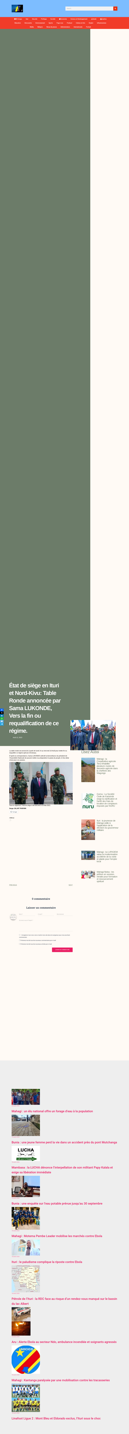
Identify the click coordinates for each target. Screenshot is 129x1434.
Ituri (27, 19)
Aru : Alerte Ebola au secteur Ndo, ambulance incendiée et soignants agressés (64, 1342)
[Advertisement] (41, 839)
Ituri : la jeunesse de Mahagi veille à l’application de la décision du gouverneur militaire (107, 825)
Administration (65, 27)
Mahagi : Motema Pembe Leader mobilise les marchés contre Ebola (57, 1236)
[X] (2, 712)
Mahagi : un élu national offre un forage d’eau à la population (52, 1111)
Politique (44, 19)
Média (32, 27)
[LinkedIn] (2, 715)
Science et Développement (79, 19)
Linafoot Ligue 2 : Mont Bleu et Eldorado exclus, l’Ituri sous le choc (56, 1418)
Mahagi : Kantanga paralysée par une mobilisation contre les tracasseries (61, 1380)
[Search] (115, 9)
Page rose (60, 23)
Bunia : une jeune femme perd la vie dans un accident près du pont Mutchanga (64, 1142)
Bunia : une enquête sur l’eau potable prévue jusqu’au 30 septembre (57, 1203)
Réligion (40, 27)
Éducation (18, 23)
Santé (94, 19)
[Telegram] (2, 724)
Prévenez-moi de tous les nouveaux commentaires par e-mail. (38, 940)
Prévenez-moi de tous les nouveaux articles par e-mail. (36, 944)
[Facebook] (2, 710)
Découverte (28, 23)
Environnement (40, 23)
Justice (104, 19)
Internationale (78, 27)
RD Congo (19, 19)
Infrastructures (101, 23)
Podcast (69, 23)
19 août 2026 (15, 1137)
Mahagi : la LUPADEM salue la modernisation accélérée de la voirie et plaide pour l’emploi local (107, 857)
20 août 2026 (15, 1106)
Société (52, 19)
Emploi (91, 23)
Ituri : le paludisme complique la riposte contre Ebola (47, 1262)
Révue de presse (51, 27)
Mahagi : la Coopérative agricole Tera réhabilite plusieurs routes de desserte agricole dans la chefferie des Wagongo (107, 766)
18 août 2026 (15, 1162)
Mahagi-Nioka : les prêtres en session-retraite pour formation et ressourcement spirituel (107, 877)
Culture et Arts (80, 23)
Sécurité (34, 19)
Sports (51, 23)
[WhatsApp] (2, 718)
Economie (63, 19)
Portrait (88, 27)
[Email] (2, 721)
